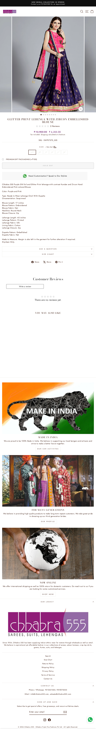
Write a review (25, 286)
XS (40, 152)
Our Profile (48, 521)
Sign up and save (47, 702)
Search (48, 656)
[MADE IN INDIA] (48, 408)
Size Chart (48, 254)
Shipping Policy (48, 667)
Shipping (44, 134)
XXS (32, 152)
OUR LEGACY (47, 602)
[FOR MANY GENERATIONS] (48, 481)
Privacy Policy (48, 671)
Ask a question (48, 249)
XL (64, 152)
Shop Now (48, 594)
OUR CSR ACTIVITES (48, 449)
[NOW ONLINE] (48, 553)
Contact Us (48, 678)
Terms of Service (48, 675)
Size (46, 147)
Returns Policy (48, 663)
